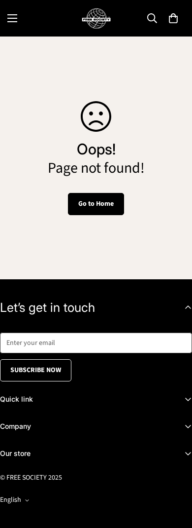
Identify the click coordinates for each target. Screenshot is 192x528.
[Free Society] (96, 18)
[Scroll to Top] (174, 476)
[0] (173, 18)
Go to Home (96, 204)
